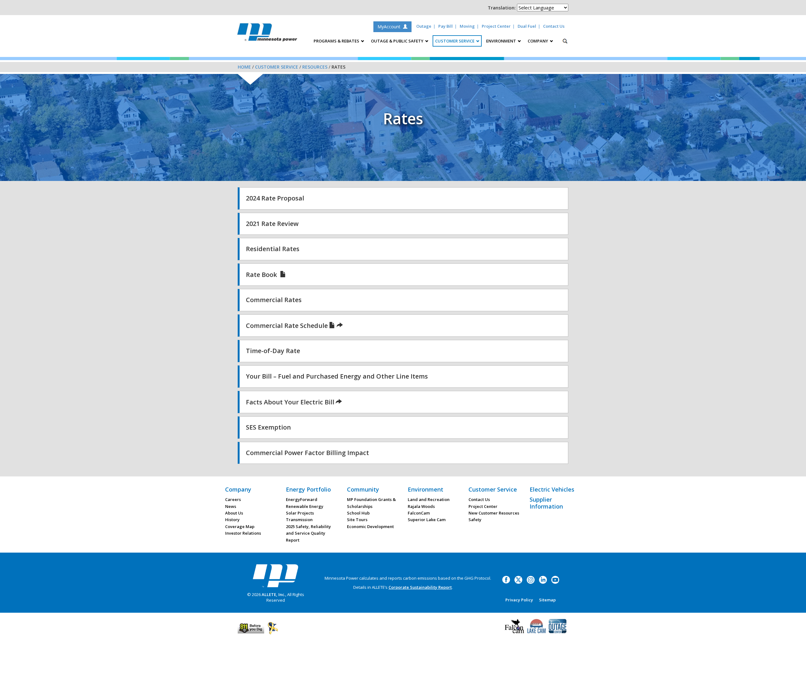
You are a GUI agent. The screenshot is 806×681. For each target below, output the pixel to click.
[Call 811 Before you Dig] (251, 628)
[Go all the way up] (794, 669)
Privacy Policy (519, 600)
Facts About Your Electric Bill (290, 402)
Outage (423, 26)
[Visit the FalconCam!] (514, 625)
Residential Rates (272, 249)
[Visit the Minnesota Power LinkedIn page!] (543, 579)
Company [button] (538, 41)
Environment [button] (501, 41)
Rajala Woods (421, 506)
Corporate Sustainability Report (420, 587)
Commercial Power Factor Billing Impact (307, 452)
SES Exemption (268, 427)
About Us (234, 513)
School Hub (358, 513)
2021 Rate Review (272, 223)
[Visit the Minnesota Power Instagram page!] (531, 579)
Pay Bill (445, 26)
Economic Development (370, 526)
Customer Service (276, 67)
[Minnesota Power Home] (275, 575)
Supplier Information (546, 503)
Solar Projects (300, 513)
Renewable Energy (304, 506)
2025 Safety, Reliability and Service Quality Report (308, 533)
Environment (425, 489)
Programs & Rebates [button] (337, 41)
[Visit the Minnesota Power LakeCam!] (536, 625)
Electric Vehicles (552, 489)
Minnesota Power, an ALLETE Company (267, 34)
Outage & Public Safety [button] (397, 41)
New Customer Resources (493, 513)
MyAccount (390, 27)
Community (363, 489)
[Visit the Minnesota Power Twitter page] (518, 579)
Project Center (496, 26)
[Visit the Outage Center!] (557, 625)
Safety (474, 519)
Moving (467, 26)
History (232, 519)
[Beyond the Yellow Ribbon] (272, 628)
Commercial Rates (274, 299)
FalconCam (419, 513)
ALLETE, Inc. (273, 594)
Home (244, 67)
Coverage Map (239, 526)
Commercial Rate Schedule (287, 325)
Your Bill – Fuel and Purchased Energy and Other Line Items (337, 376)
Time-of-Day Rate (273, 350)
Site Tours (357, 519)
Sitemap (547, 600)
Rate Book (262, 274)
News (230, 506)
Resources (314, 67)
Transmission (299, 519)
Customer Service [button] (455, 41)
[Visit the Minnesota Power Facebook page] (506, 579)
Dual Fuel (527, 26)
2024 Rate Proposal (275, 198)
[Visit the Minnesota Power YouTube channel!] (555, 579)
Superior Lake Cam (427, 519)
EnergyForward (301, 499)
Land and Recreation (429, 499)
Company (238, 489)
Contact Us (554, 26)
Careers (233, 499)
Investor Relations (243, 533)
